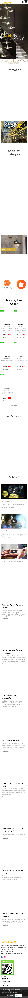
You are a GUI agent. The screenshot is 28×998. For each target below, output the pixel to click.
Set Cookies (10, 995)
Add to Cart (7, 337)
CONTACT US (5, 985)
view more (14, 405)
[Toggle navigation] (26, 2)
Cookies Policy (15, 992)
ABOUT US (4, 979)
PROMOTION (5, 981)
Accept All (18, 995)
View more (5, 618)
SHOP (3, 983)
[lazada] (7, 284)
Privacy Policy (5, 992)
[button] (22, 2)
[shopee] (21, 284)
